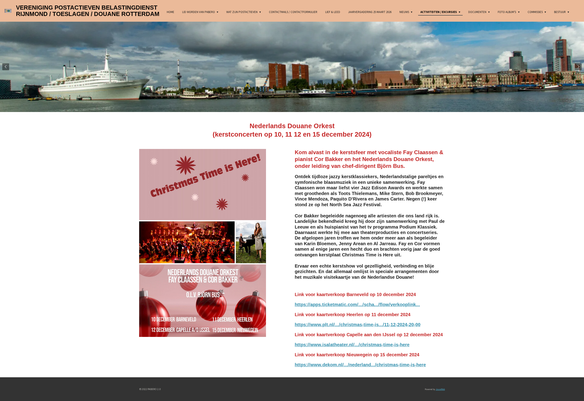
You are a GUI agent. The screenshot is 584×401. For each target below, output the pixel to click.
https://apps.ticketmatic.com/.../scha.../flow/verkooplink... (357, 304)
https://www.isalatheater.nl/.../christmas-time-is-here (352, 344)
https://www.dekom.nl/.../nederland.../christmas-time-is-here (360, 364)
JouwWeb (440, 389)
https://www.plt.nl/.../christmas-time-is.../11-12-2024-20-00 (357, 324)
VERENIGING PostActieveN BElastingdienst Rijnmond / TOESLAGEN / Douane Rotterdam (87, 10)
